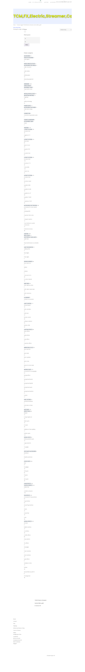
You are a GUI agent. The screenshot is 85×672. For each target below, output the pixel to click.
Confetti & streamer (28, 491)
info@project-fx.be (17, 634)
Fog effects (27, 495)
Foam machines (27, 551)
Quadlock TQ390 (27, 197)
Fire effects (26, 543)
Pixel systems (27, 399)
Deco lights (27, 235)
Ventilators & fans (28, 563)
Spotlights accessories (30, 451)
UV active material (28, 279)
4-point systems (28, 175)
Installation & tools (29, 93)
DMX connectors (27, 293)
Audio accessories (28, 57)
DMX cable (26, 283)
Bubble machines (27, 527)
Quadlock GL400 (27, 189)
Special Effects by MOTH (29, 571)
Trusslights (26, 447)
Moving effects (27, 375)
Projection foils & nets (29, 215)
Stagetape (26, 97)
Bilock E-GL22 (27, 145)
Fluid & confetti (28, 485)
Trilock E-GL (26, 171)
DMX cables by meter (28, 285)
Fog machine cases (28, 89)
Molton (25, 267)
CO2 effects (26, 531)
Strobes (25, 567)
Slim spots (26, 479)
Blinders (25, 413)
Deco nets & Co (27, 263)
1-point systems (28, 129)
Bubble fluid (26, 487)
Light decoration (28, 247)
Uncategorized (27, 575)
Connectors (27, 113)
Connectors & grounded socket (30, 115)
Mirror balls (26, 353)
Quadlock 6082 (27, 185)
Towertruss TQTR (28, 201)
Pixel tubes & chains (28, 405)
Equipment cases (28, 87)
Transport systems (28, 219)
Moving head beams (28, 379)
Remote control (27, 317)
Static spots (27, 461)
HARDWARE (26, 84)
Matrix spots (26, 421)
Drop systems (27, 539)
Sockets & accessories (29, 299)
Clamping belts (27, 211)
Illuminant (27, 297)
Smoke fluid (26, 513)
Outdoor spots (27, 433)
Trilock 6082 (26, 167)
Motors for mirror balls (29, 365)
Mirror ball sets (27, 349)
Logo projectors (27, 443)
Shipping (15, 625)
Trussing (26, 127)
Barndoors (26, 453)
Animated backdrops (28, 401)
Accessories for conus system (30, 207)
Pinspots (26, 475)
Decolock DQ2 (27, 153)
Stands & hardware (29, 119)
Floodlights (26, 467)
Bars (25, 463)
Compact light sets (28, 417)
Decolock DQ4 (27, 177)
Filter (26, 44)
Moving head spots (28, 387)
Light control (27, 303)
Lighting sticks (27, 249)
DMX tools (26, 313)
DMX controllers (27, 309)
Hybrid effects (27, 335)
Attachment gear (28, 121)
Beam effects (27, 331)
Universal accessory (28, 229)
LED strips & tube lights (30, 237)
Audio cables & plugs (29, 63)
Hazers (25, 509)
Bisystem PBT (27, 149)
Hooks (25, 123)
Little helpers (26, 59)
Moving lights (27, 369)
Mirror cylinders (27, 357)
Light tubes (26, 239)
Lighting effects (28, 329)
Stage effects (27, 483)
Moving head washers (28, 391)
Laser (25, 517)
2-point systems (28, 139)
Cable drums (28, 109)
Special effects (28, 521)
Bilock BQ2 (26, 141)
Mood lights (26, 253)
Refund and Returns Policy (19, 628)
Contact (15, 621)
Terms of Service (17, 630)
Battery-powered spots (29, 439)
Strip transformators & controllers (31, 243)
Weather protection (28, 457)
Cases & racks (27, 85)
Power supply (27, 105)
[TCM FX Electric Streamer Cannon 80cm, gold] (42, 590)
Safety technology (28, 101)
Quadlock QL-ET (27, 193)
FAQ (14, 623)
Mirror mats (26, 361)
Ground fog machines (28, 505)
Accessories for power (30, 107)
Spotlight (26, 409)
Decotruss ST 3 (27, 163)
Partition (26, 271)
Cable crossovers (27, 67)
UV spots (26, 425)
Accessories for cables (30, 65)
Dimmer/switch (27, 305)
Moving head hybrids (28, 383)
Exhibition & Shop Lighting (29, 429)
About (14, 619)
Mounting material (29, 95)
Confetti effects (27, 535)
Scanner (25, 395)
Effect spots (27, 411)
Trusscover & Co (27, 275)
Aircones (26, 523)
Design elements (28, 261)
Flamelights (26, 547)
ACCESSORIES (27, 55)
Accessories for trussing (30, 205)
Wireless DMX (27, 325)
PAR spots (26, 471)
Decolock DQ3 (27, 159)
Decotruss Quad (27, 181)
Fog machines (27, 501)
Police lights (26, 257)
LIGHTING (26, 233)
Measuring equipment (28, 79)
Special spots (27, 437)
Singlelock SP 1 (27, 135)
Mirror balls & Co (28, 347)
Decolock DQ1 (27, 131)
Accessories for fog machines (30, 497)
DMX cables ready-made (29, 289)
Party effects (26, 339)
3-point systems (28, 157)
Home (14, 24)
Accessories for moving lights (30, 371)
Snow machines (27, 555)
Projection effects (28, 343)
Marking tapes (27, 75)
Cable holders (27, 71)
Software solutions (28, 321)
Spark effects (27, 559)
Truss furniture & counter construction (29, 224)
